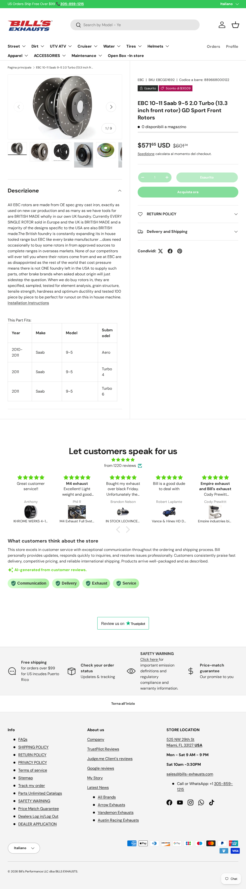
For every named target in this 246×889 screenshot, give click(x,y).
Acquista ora (187, 192)
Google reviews (100, 768)
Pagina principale (19, 67)
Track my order (31, 785)
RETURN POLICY (32, 754)
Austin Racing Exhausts (118, 820)
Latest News (98, 787)
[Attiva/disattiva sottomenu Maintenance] (100, 55)
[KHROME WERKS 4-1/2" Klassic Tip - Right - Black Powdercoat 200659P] (30, 512)
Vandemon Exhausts (116, 812)
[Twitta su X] (160, 251)
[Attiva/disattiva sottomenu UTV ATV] (70, 46)
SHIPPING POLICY (33, 747)
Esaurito (207, 177)
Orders (213, 46)
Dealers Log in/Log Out (38, 816)
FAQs (22, 739)
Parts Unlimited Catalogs (40, 793)
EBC (141, 80)
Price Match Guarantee (38, 808)
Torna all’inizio (123, 703)
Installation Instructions (28, 302)
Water (109, 46)
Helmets (155, 46)
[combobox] (135, 24)
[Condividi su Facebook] (170, 251)
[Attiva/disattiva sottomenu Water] (119, 46)
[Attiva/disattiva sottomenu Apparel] (26, 55)
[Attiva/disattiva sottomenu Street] (24, 46)
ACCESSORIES (47, 55)
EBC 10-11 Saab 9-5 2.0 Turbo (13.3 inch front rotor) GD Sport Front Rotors (65, 67)
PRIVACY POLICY (32, 762)
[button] (235, 24)
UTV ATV (58, 46)
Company (95, 739)
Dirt (34, 46)
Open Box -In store (126, 55)
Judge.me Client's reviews (110, 758)
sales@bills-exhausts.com (189, 774)
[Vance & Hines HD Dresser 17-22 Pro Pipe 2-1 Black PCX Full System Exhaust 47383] (169, 512)
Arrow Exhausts (111, 804)
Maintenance (84, 55)
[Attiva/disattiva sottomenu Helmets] (167, 46)
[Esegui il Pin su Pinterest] (179, 251)
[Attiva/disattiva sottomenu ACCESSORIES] (64, 55)
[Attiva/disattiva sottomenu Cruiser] (95, 46)
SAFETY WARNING (34, 800)
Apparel (15, 55)
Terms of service (32, 770)
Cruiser (85, 46)
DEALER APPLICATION (37, 824)
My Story (95, 777)
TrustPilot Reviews (103, 749)
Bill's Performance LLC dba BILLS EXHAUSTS (48, 871)
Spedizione (146, 154)
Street (14, 46)
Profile (232, 46)
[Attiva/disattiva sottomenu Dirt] (42, 46)
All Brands (107, 797)
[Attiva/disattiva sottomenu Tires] (140, 46)
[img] (123, 460)
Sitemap (25, 777)
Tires (131, 46)
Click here (149, 659)
